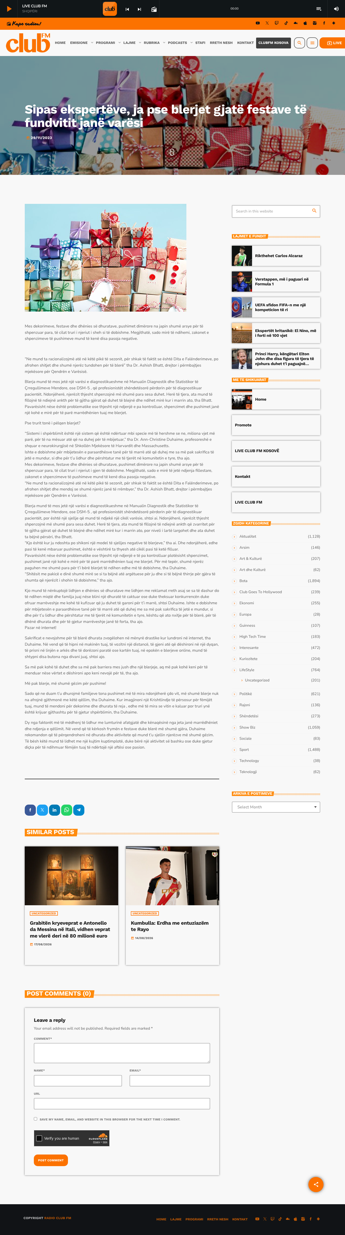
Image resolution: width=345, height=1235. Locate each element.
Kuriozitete (248, 659)
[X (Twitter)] (267, 23)
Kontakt (242, 476)
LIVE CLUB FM (248, 502)
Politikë (245, 694)
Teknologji (248, 772)
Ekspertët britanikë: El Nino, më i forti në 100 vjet (285, 333)
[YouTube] (258, 23)
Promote (243, 425)
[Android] (333, 23)
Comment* (43, 1038)
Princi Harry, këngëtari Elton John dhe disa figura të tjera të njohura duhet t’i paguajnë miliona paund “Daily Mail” (284, 361)
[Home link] (29, 43)
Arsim (244, 547)
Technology (249, 760)
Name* (39, 1070)
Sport (244, 749)
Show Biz (247, 727)
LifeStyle (246, 670)
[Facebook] (324, 23)
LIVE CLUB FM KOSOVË (257, 450)
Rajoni (244, 705)
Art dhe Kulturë (252, 569)
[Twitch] (277, 23)
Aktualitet (247, 536)
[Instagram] (314, 23)
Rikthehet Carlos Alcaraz (279, 255)
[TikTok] (286, 23)
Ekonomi (246, 603)
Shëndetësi (248, 716)
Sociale (245, 738)
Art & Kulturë (250, 558)
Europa (245, 614)
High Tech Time (252, 636)
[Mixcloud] (295, 23)
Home (260, 399)
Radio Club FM (57, 1218)
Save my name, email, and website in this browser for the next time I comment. (110, 1119)
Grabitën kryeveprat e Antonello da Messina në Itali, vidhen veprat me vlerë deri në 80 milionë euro (70, 929)
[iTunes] (305, 23)
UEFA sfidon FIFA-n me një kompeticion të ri (280, 307)
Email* (135, 1070)
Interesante (249, 647)
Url (37, 1093)
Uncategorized (44, 913)
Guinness (247, 625)
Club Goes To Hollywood (260, 592)
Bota (243, 581)
